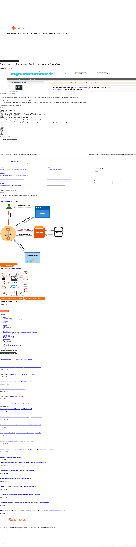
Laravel (4, 326)
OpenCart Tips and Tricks (14, 60)
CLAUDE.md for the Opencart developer (55, 169)
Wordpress (5, 347)
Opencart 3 (5, 330)
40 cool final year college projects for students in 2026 (10, 185)
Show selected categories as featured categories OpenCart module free (15, 381)
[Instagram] (12, 535)
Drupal (1, 167)
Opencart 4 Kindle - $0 (7, 265)
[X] (18, 146)
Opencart (5, 59)
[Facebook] (12, 146)
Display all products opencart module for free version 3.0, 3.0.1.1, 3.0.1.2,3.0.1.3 (18, 374)
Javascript (5, 325)
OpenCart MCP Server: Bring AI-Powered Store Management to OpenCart (14, 175)
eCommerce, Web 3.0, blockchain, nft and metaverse (12, 179)
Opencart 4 (5, 331)
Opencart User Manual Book (10, 268)
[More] (33, 145)
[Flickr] (8, 535)
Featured (5, 322)
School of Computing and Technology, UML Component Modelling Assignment (18, 154)
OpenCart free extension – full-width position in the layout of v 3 (14, 403)
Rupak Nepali (3, 68)
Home (1, 59)
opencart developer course (12, 139)
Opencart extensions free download (11, 333)
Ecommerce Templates (8, 318)
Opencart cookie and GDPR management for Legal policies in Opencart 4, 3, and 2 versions (20, 367)
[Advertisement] (66, 28)
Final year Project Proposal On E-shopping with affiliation (17, 470)
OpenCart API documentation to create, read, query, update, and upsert (21, 417)
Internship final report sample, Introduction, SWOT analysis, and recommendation (24, 462)
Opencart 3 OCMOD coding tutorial (10, 457)
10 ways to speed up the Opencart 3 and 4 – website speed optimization (16, 359)
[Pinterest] (23, 146)
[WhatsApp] (28, 146)
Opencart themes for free (8, 336)
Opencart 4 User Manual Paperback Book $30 (12, 298)
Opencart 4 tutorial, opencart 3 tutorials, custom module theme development (20, 332)
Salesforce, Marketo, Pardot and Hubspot (12, 345)
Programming (6, 342)
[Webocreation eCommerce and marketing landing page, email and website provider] (20, 28)
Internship (2, 183)
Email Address (3, 304)
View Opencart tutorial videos (8, 353)
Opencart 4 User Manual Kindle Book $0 (35, 298)
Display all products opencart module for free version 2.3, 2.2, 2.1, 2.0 (15, 396)
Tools (4, 346)
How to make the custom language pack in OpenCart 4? (12, 389)
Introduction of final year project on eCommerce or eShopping (18, 486)
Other (4, 340)
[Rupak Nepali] (6, 162)
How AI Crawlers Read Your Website (7, 181)
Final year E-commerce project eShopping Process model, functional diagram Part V (24, 502)
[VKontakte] (16, 535)
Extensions (10, 59)
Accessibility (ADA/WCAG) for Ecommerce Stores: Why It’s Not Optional (14, 169)
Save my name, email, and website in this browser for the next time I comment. (19, 195)
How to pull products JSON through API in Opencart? (16, 409)
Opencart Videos (6, 339)
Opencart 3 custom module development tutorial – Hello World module (20, 425)
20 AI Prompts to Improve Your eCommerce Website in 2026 (58, 181)
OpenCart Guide (6, 335)
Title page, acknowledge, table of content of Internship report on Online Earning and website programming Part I (33, 510)
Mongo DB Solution (7, 327)
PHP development (7, 341)
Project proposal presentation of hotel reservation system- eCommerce (20, 494)
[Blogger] (1, 535)
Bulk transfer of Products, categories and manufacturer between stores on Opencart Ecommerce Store (112, 154)
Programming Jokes (7, 344)
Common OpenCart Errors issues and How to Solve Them (17, 441)
